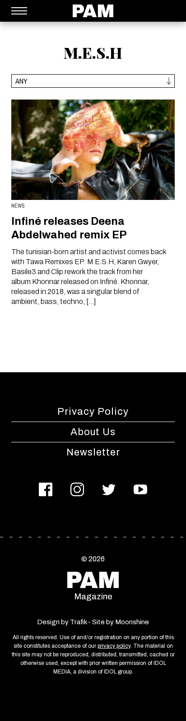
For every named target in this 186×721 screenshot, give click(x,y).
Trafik (78, 622)
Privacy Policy (93, 411)
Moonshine (132, 622)
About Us (93, 432)
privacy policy (114, 646)
